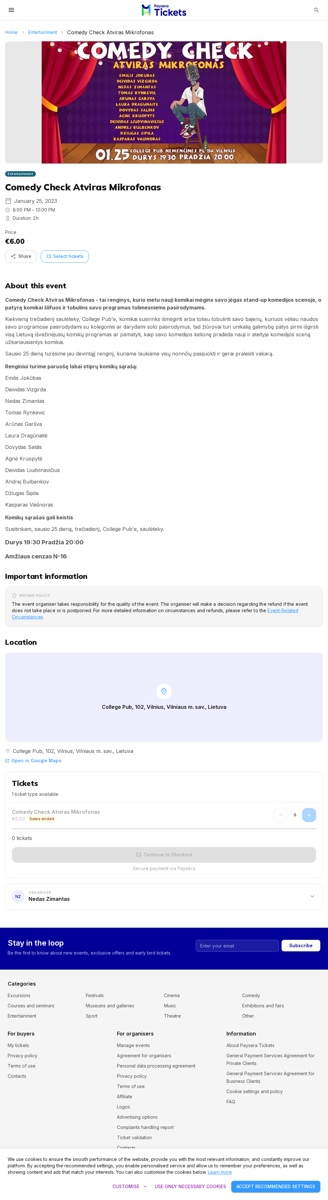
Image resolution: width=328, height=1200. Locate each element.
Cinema (172, 995)
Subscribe (301, 945)
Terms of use (22, 1065)
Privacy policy (22, 1055)
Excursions (19, 995)
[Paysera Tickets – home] (164, 10)
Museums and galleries (110, 1005)
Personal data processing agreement (156, 1065)
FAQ (230, 1101)
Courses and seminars (31, 1005)
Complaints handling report (145, 1127)
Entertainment (42, 32)
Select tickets (65, 256)
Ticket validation (134, 1137)
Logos (123, 1106)
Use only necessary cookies (190, 1186)
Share (21, 256)
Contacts (17, 1076)
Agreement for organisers (144, 1055)
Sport (91, 1016)
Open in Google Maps (33, 760)
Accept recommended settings (275, 1186)
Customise (130, 1186)
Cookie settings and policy (254, 1091)
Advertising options (137, 1117)
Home (11, 32)
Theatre (172, 1016)
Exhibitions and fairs (263, 1005)
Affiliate (124, 1096)
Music (170, 1005)
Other (248, 1016)
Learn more (220, 1172)
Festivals (95, 995)
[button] (164, 896)
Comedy (251, 995)
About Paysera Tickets (250, 1045)
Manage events (133, 1045)
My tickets (18, 1045)
